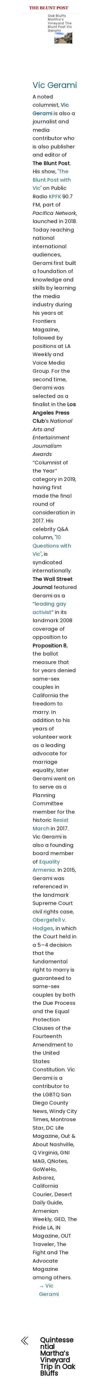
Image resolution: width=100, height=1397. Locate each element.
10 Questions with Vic (52, 546)
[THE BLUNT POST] (48, 7)
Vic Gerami (55, 85)
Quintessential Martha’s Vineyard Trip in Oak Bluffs (57, 1357)
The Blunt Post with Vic (52, 180)
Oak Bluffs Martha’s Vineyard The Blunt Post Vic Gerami (60, 23)
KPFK (55, 196)
